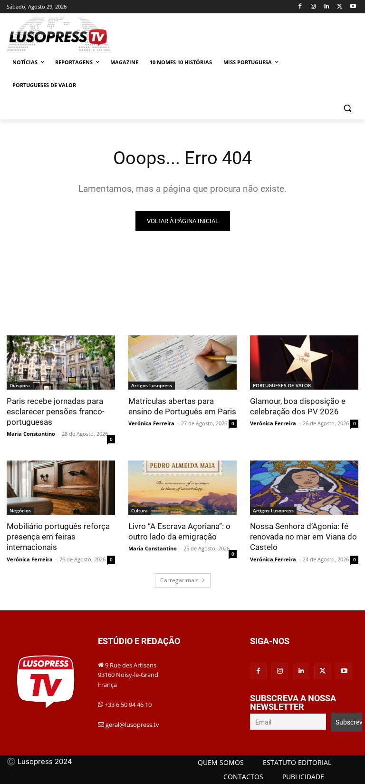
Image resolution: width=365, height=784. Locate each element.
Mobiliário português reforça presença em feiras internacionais (58, 536)
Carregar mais (179, 580)
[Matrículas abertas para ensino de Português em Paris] (182, 362)
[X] (339, 6)
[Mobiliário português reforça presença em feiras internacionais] (61, 488)
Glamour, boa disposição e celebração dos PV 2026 (298, 406)
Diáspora (20, 385)
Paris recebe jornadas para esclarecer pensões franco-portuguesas (56, 411)
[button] (347, 108)
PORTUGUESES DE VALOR (282, 385)
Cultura (139, 510)
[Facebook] (300, 6)
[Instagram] (313, 6)
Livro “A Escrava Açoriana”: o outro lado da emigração (179, 531)
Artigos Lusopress (151, 385)
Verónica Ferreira (151, 423)
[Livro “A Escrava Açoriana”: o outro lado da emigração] (182, 488)
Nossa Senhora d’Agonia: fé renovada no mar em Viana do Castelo (303, 536)
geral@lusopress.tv (132, 724)
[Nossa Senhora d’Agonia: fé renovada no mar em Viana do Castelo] (304, 488)
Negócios (20, 510)
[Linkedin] (326, 6)
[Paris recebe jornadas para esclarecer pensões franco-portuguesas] (61, 362)
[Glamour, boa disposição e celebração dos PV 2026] (304, 362)
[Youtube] (352, 6)
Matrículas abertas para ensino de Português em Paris (182, 406)
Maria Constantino (31, 433)
